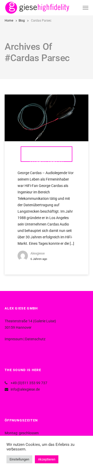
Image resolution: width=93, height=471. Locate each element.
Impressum (14, 339)
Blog (22, 20)
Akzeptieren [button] (46, 459)
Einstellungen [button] (19, 459)
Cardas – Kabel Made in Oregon (47, 157)
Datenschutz (35, 339)
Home (9, 20)
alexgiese (37, 253)
